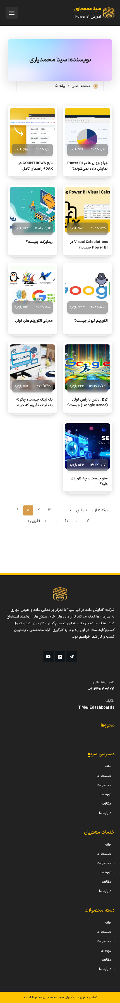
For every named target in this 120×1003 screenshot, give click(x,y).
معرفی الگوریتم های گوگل (34, 321)
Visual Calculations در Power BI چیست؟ (89, 244)
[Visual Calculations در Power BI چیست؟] (87, 209)
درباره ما (105, 813)
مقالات (107, 803)
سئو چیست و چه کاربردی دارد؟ (89, 481)
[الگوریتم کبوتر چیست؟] (87, 288)
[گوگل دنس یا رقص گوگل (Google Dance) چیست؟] (87, 367)
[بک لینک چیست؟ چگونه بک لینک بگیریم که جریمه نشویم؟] (32, 367)
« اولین (81, 510)
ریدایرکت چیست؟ (39, 242)
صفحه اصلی (80, 86)
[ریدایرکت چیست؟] (32, 209)
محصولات (104, 785)
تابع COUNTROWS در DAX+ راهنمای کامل (35, 166)
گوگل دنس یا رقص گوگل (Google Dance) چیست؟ (87, 402)
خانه (108, 766)
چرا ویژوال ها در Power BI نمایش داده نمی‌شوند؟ (87, 166)
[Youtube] (48, 656)
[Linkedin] (60, 656)
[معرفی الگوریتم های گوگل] (32, 288)
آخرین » (33, 521)
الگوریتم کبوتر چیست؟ (91, 321)
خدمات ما (104, 776)
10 (66, 521)
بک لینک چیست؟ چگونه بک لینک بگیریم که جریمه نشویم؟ (34, 402)
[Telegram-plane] (71, 656)
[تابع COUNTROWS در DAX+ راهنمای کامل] (32, 131)
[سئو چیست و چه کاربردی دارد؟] (87, 446)
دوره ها (106, 794)
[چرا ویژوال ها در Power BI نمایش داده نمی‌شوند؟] (87, 131)
